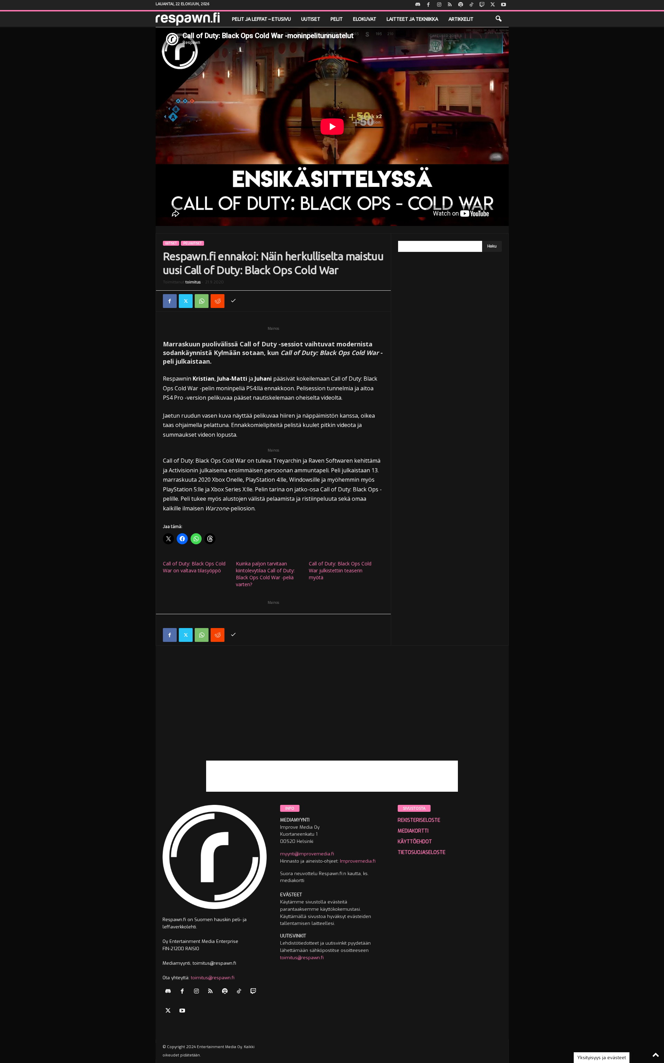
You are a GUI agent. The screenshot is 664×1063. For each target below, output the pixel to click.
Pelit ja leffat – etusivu (261, 19)
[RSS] (450, 5)
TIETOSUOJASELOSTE (421, 852)
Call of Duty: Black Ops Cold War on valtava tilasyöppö (194, 567)
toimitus (193, 282)
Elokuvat (364, 19)
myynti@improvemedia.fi (307, 854)
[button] (498, 19)
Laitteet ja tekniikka (412, 19)
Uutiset (310, 19)
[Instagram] (439, 5)
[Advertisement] (332, 712)
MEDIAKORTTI (413, 831)
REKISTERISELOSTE (419, 820)
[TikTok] (471, 5)
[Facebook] (428, 5)
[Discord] (418, 5)
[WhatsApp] (202, 301)
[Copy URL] (233, 301)
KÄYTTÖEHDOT (415, 841)
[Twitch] (482, 5)
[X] (493, 5)
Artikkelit (461, 19)
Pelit (337, 19)
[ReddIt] (217, 301)
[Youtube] (503, 5)
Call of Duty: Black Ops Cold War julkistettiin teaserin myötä (340, 570)
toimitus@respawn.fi (212, 978)
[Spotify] (460, 5)
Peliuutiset (192, 243)
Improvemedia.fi (358, 861)
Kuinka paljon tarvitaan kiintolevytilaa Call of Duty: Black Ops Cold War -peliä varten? (265, 574)
